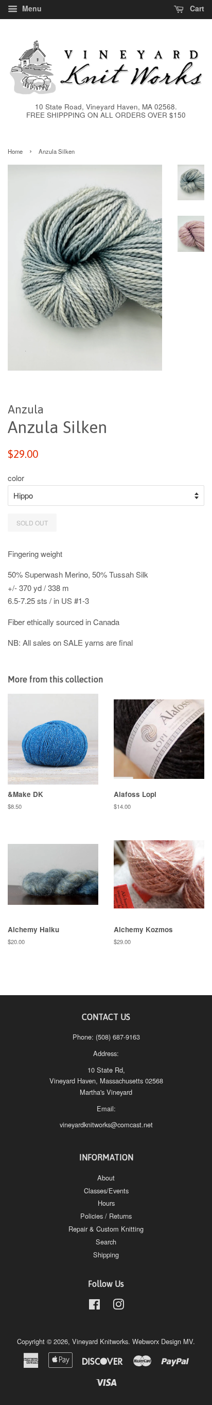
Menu (31, 8)
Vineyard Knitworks (100, 1341)
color (16, 477)
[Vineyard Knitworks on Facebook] (94, 1306)
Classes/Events (106, 1190)
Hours (106, 1203)
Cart (196, 8)
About (106, 1178)
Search (106, 1242)
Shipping (106, 1254)
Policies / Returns (106, 1216)
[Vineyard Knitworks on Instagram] (118, 1306)
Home (15, 151)
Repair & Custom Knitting (106, 1229)
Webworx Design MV (162, 1341)
